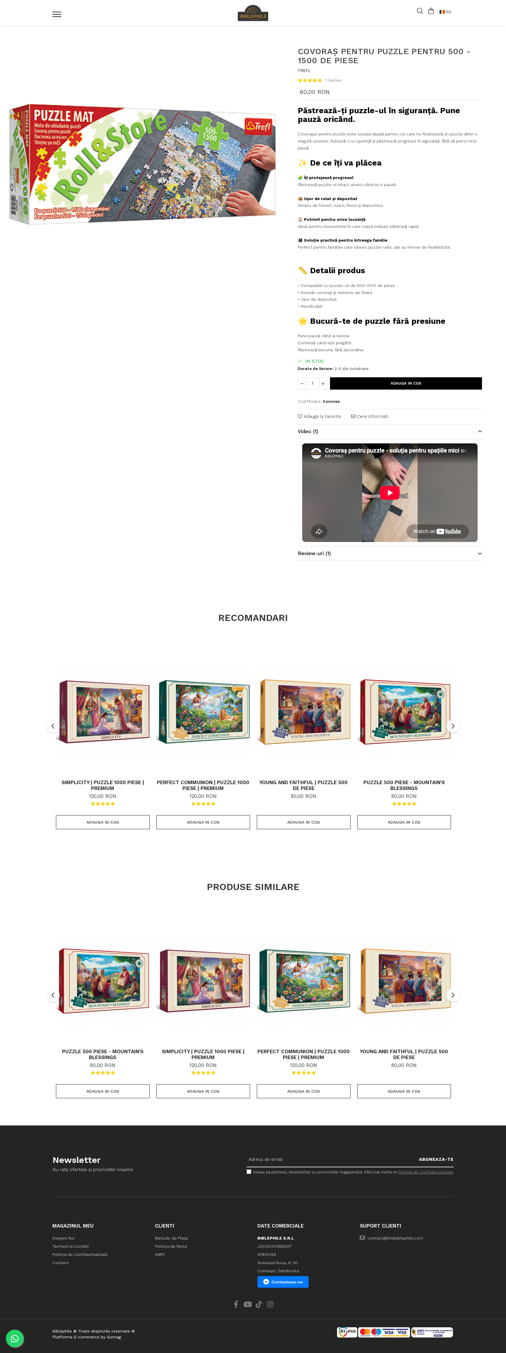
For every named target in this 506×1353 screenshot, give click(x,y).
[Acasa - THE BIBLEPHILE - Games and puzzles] (253, 13)
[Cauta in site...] (420, 11)
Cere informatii (371, 416)
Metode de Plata (171, 1238)
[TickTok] (259, 1304)
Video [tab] (308, 431)
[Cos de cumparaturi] (431, 11)
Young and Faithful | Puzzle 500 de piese (303, 785)
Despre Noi (63, 1238)
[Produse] (57, 16)
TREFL (304, 70)
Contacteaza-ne (287, 1282)
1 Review (334, 80)
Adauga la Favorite (321, 416)
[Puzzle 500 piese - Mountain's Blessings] (404, 712)
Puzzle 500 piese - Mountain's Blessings (404, 785)
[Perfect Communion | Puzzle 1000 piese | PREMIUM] (203, 712)
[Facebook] (236, 1304)
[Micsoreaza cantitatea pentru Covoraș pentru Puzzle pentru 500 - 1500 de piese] (302, 383)
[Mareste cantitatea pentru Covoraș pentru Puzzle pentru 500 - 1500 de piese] (323, 383)
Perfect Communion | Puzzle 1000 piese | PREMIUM (203, 785)
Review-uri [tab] (314, 553)
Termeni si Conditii (70, 1246)
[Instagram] (270, 1304)
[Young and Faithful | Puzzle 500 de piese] (304, 712)
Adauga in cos (406, 383)
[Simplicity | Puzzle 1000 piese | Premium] (103, 712)
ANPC (160, 1254)
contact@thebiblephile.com (394, 1238)
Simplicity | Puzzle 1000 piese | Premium (102, 785)
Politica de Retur (171, 1246)
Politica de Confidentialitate (426, 1172)
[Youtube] (247, 1304)
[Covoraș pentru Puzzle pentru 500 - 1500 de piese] (141, 163)
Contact (60, 1262)
